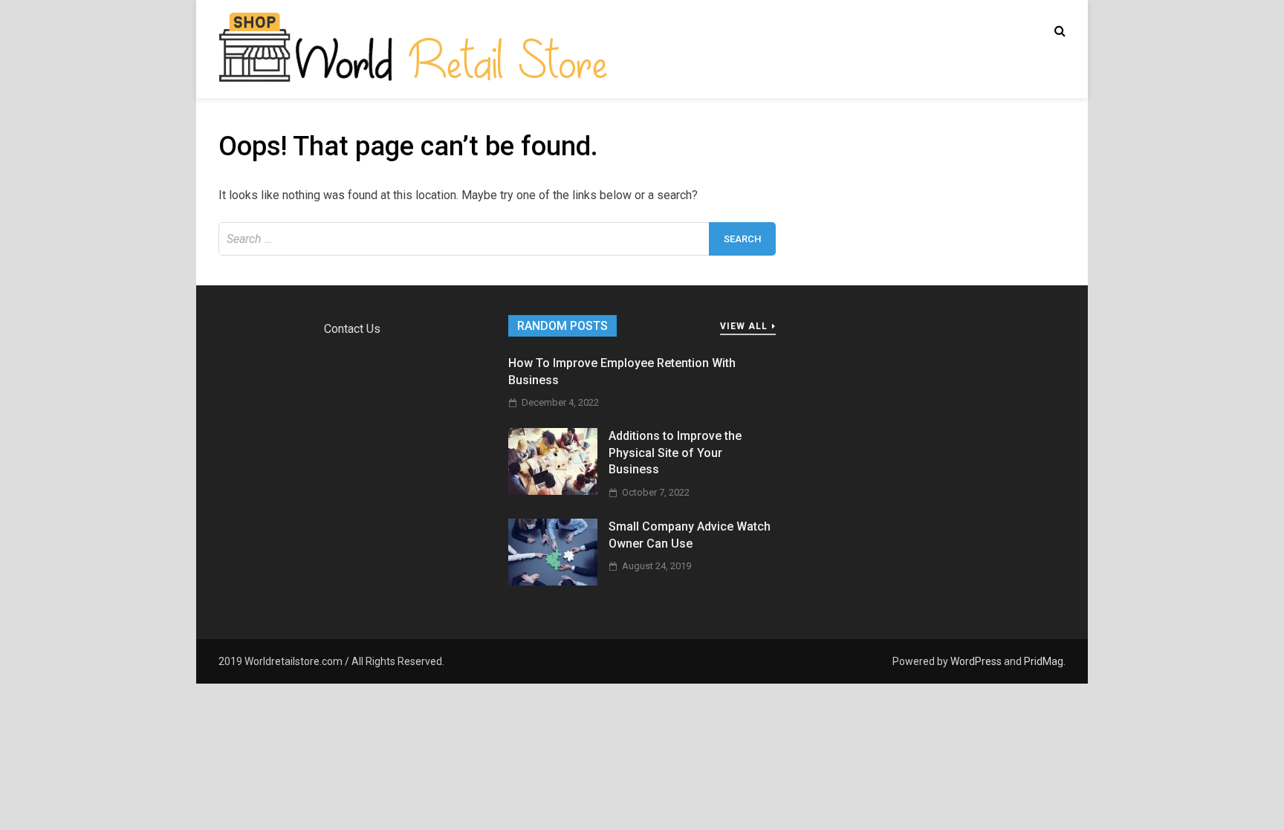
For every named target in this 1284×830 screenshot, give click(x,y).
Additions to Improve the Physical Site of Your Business (675, 452)
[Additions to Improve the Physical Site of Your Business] (552, 491)
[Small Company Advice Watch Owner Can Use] (552, 581)
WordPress (976, 661)
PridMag (1043, 661)
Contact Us (352, 329)
